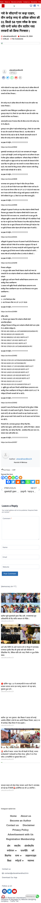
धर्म (33, 850)
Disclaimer (34, 2)
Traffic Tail (14, 901)
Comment (7, 518)
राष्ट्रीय (17, 845)
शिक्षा (9, 860)
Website (6, 567)
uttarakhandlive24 (24, 459)
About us (7, 2)
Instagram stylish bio (8, 809)
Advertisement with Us (20, 834)
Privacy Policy (20, 829)
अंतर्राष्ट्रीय (29, 845)
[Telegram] (16, 477)
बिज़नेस (8, 855)
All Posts (13, 73)
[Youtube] (14, 891)
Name (5, 547)
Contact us (26, 2)
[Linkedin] (22, 482)
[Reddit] (9, 477)
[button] (3, 5)
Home (1, 2)
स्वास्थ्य (31, 860)
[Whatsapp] (13, 477)
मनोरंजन (10, 850)
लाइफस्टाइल (30, 855)
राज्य (17, 855)
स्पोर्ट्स (18, 860)
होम (8, 845)
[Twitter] (6, 477)
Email (5, 557)
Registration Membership (20, 839)
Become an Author (16, 2)
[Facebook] (2, 477)
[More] (20, 477)
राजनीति (24, 850)
